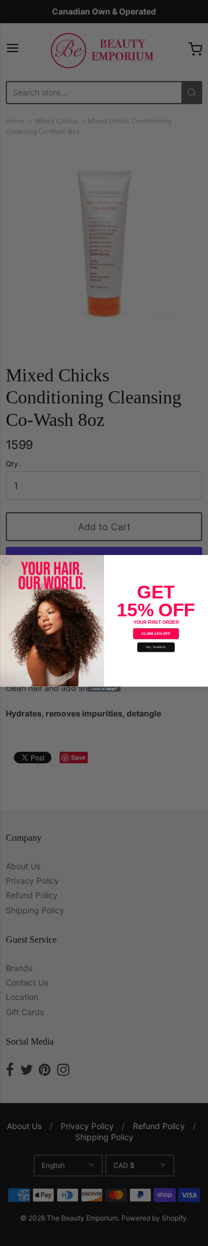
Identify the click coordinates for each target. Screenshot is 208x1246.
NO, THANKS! (155, 647)
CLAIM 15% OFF (156, 633)
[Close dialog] (6, 561)
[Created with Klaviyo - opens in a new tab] (104, 689)
